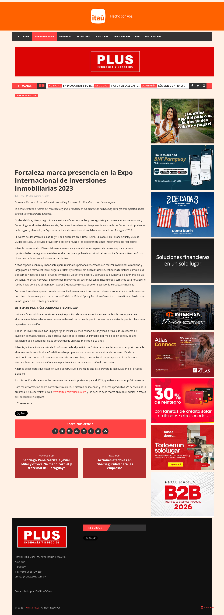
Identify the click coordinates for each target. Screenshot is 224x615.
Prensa (20, 195)
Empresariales (44, 36)
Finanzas (65, 36)
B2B (137, 36)
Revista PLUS (32, 607)
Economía (83, 36)
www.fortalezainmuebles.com (69, 392)
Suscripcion (153, 36)
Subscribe (208, 607)
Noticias (23, 36)
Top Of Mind (121, 36)
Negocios (102, 36)
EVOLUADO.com (44, 591)
